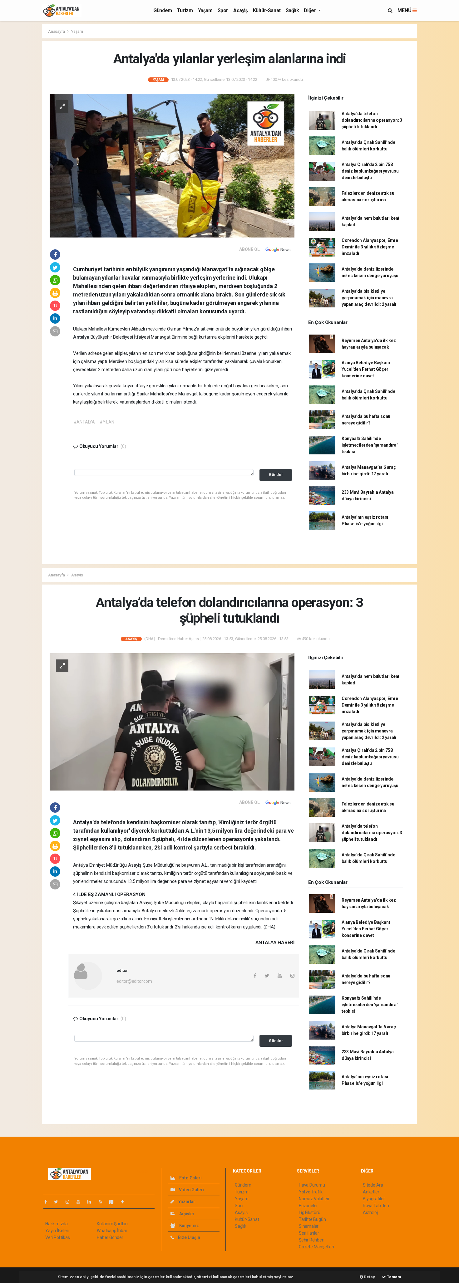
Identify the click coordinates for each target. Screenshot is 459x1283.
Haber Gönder (110, 1237)
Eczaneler (308, 1205)
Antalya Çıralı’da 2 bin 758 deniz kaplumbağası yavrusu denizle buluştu (370, 171)
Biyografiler (374, 1198)
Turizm (185, 10)
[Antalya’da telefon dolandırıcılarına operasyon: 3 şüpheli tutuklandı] (172, 721)
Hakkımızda (56, 1223)
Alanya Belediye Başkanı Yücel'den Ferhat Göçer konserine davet (366, 369)
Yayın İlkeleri (57, 1230)
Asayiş (240, 10)
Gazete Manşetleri (316, 1246)
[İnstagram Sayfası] (70, 1201)
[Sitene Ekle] (125, 1201)
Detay (369, 1277)
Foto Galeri (190, 1177)
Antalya (81, 337)
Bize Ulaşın (188, 1237)
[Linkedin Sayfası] (91, 1201)
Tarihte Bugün (312, 1219)
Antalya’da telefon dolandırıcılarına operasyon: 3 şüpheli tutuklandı (372, 120)
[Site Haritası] (114, 1201)
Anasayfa (57, 31)
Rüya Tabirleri (376, 1205)
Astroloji (370, 1212)
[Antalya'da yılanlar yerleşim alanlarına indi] (172, 165)
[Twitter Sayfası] (58, 1201)
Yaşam (205, 10)
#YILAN (107, 421)
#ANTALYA (84, 421)
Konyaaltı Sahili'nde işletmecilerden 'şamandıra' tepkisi (369, 445)
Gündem (162, 10)
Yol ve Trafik (311, 1191)
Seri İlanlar (309, 1233)
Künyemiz (188, 1225)
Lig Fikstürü (309, 1212)
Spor (223, 10)
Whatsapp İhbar (112, 1230)
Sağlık (292, 10)
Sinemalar (308, 1226)
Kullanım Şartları (112, 1223)
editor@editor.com (134, 981)
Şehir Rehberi (311, 1239)
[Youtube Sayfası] (80, 1201)
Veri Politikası (58, 1237)
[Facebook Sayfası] (48, 1201)
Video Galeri (191, 1189)
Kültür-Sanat (267, 10)
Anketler (371, 1191)
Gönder (276, 474)
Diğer (310, 10)
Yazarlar (186, 1201)
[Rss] (103, 1201)
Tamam (393, 1277)
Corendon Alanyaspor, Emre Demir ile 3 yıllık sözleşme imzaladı (370, 247)
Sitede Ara (373, 1185)
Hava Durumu (312, 1185)
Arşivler (186, 1213)
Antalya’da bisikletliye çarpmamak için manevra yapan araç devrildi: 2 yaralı (369, 298)
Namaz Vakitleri (314, 1198)
